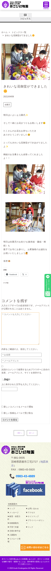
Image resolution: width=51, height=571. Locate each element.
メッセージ (14, 512)
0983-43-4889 (25, 476)
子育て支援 (14, 527)
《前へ (19, 433)
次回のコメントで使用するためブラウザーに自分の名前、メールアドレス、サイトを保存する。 (25, 371)
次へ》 (32, 433)
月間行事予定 (14, 531)
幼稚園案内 (14, 523)
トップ (12, 508)
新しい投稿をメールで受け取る (18, 413)
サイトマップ (33, 516)
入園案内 (13, 535)
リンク (30, 527)
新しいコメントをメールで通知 (18, 407)
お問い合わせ (33, 508)
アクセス (31, 512)
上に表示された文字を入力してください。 (21, 384)
